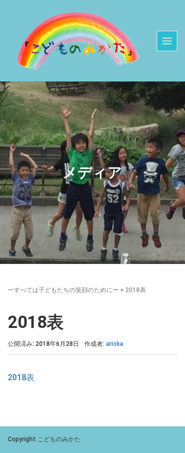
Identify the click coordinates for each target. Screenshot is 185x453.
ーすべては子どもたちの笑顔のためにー (63, 290)
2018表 (21, 377)
